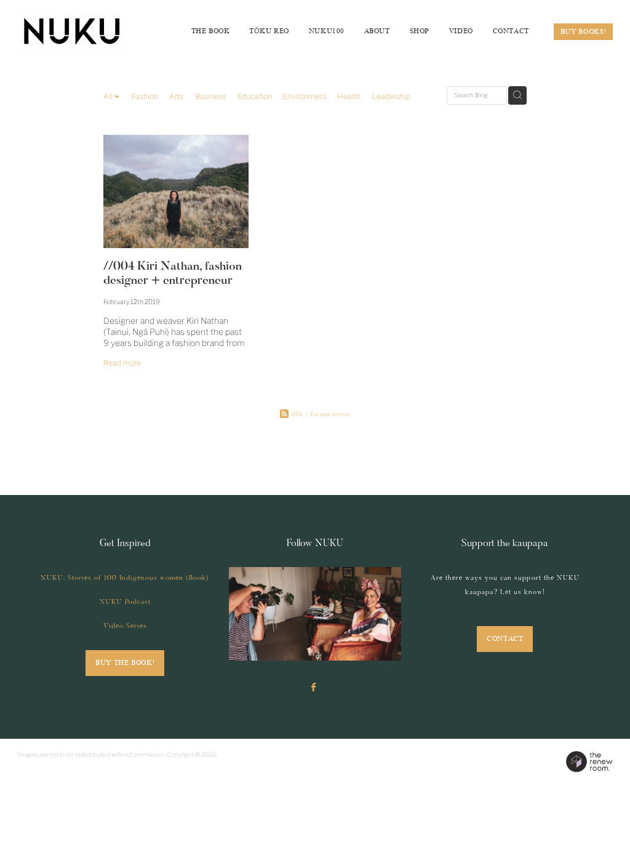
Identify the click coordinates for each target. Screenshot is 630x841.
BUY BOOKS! (583, 32)
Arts (176, 96)
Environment (304, 96)
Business (210, 96)
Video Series (125, 626)
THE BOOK (210, 31)
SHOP (419, 31)
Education (254, 96)
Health (349, 96)
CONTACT (511, 31)
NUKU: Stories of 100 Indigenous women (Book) (125, 578)
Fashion (145, 96)
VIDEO (461, 31)
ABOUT (377, 31)
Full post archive (330, 414)
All (108, 96)
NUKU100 (327, 31)
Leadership (391, 96)
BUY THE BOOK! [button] (124, 662)
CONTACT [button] (505, 638)
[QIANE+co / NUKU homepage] (77, 31)
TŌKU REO (269, 31)
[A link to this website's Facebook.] (313, 687)
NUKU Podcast (125, 602)
